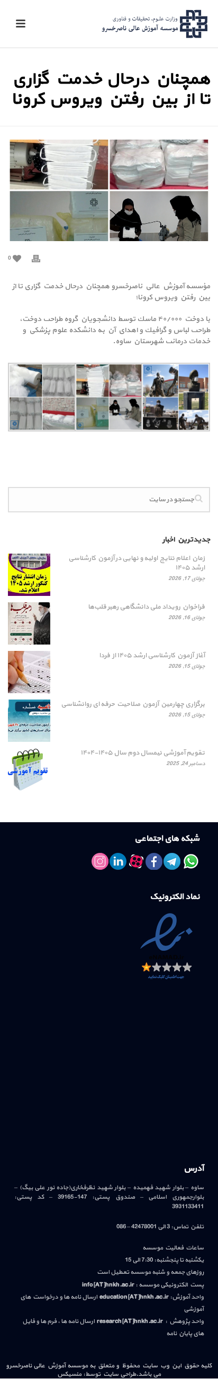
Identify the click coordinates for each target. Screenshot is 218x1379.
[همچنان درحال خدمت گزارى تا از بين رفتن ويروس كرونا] (109, 191)
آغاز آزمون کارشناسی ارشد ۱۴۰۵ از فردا (152, 655)
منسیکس (69, 1374)
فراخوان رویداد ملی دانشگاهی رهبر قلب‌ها (146, 607)
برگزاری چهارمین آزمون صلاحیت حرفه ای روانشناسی (133, 704)
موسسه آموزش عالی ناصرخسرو (47, 1366)
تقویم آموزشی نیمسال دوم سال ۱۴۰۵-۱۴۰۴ (142, 753)
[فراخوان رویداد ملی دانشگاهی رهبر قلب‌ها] (29, 623)
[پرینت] (41, 258)
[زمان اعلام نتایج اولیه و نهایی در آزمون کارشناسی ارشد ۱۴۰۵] (29, 575)
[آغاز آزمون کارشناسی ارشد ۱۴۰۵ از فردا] (29, 672)
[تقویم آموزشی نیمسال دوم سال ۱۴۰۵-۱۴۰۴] (29, 769)
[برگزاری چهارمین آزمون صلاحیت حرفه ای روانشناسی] (29, 721)
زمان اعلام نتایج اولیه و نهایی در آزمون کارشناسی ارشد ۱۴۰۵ (136, 563)
